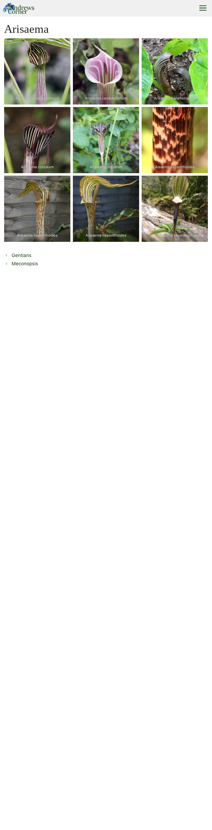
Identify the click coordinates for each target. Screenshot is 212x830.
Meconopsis (25, 263)
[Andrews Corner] (18, 8)
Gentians (21, 255)
